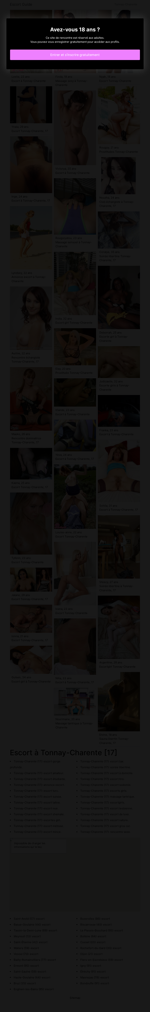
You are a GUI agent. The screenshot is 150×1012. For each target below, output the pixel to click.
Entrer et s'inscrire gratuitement (75, 55)
